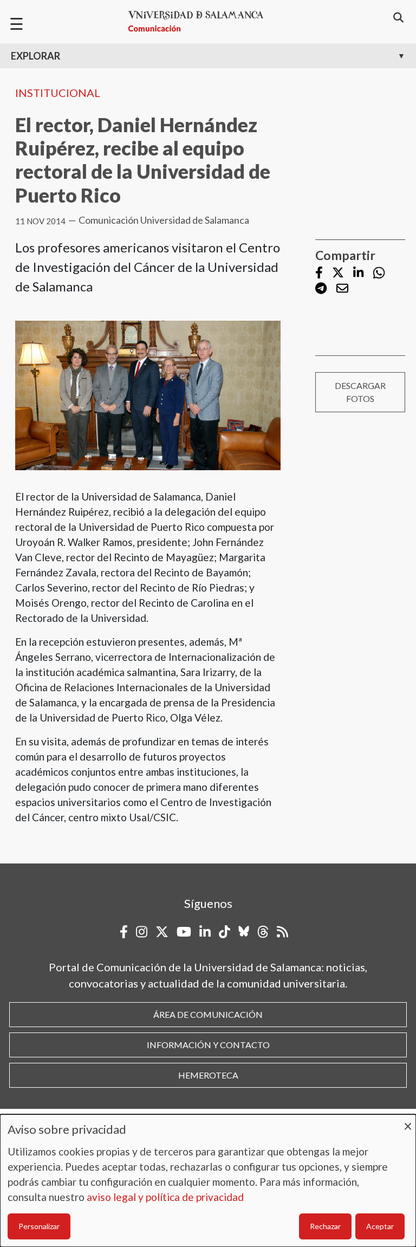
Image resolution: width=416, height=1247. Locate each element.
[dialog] (208, 1180)
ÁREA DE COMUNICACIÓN (208, 1014)
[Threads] (263, 931)
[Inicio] (200, 21)
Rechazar (325, 1226)
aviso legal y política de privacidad (165, 1197)
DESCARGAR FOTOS (360, 392)
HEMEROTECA (208, 1075)
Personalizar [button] (39, 1226)
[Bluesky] (243, 931)
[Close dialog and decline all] (408, 1121)
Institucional (57, 92)
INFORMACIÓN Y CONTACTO (208, 1045)
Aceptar (380, 1226)
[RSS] (282, 931)
